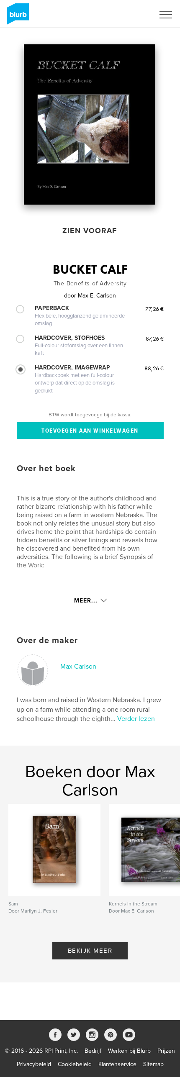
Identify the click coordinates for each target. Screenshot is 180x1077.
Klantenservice (117, 1064)
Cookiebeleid (75, 1064)
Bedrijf (93, 1050)
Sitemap (153, 1064)
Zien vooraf (89, 230)
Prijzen (166, 1050)
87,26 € (155, 338)
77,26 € (154, 309)
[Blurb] (16, 17)
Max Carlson (78, 666)
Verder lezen (136, 719)
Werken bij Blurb (129, 1050)
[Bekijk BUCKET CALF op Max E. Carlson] (89, 124)
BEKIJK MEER (90, 950)
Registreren (129, 14)
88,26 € (154, 368)
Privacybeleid (34, 1064)
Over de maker (47, 641)
